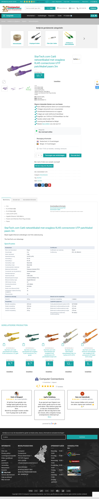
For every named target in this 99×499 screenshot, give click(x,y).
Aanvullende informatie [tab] (29, 199)
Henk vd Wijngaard (17, 397)
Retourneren (5, 468)
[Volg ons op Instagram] (93, 1)
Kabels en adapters (14, 21)
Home (3, 21)
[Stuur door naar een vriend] (46, 185)
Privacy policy (5, 453)
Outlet (60, 15)
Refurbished (31, 15)
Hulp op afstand (6, 477)
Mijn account (5, 479)
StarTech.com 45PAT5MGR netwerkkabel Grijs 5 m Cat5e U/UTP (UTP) (69, 352)
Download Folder (55, 209)
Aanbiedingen (42, 15)
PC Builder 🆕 (68, 15)
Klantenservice (75, 1)
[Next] (28, 69)
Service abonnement (8, 475)
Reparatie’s (85, 1)
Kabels (24, 21)
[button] (11, 16)
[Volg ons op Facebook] (91, 1)
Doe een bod (75, 155)
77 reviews (59, 387)
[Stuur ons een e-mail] (94, 1)
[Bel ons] (96, 1)
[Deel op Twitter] (42, 185)
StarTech (39, 178)
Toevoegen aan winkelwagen (55, 155)
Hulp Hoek (66, 1)
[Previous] (4, 69)
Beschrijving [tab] (6, 199)
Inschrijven (82, 437)
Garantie (4, 470)
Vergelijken (57, 81)
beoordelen (46, 124)
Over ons (4, 451)
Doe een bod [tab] (16, 199)
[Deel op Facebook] (36, 185)
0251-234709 (13, 1)
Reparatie (51, 15)
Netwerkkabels (33, 21)
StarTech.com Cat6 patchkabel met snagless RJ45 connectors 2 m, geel (10, 351)
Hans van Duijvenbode (82, 397)
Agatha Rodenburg (49, 397)
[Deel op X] (39, 185)
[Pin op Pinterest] (49, 185)
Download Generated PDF (58, 208)
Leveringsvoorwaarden (8, 456)
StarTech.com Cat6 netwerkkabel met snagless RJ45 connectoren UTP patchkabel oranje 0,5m (49, 353)
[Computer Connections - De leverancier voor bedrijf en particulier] (11, 8)
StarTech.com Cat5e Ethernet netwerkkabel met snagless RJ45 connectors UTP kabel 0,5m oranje (88, 353)
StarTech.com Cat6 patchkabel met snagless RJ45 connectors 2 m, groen (29, 352)
